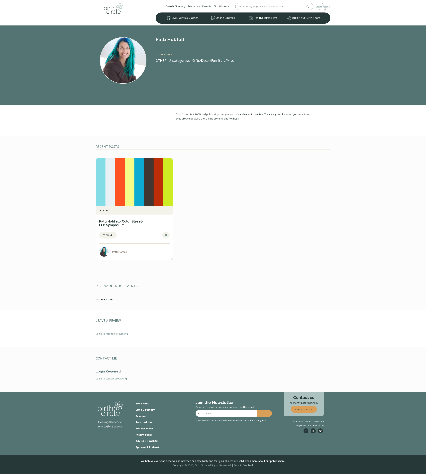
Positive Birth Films (265, 18)
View (106, 235)
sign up (264, 413)
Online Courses (225, 18)
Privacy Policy (144, 428)
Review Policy (144, 434)
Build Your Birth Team (306, 18)
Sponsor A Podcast (147, 447)
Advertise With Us (147, 441)
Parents (206, 6)
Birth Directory (145, 409)
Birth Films (142, 403)
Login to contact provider (110, 378)
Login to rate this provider (111, 333)
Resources (194, 6)
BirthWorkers (221, 6)
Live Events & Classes (184, 18)
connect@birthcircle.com (304, 402)
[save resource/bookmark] (166, 235)
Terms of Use (144, 422)
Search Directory (175, 6)
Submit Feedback (243, 465)
